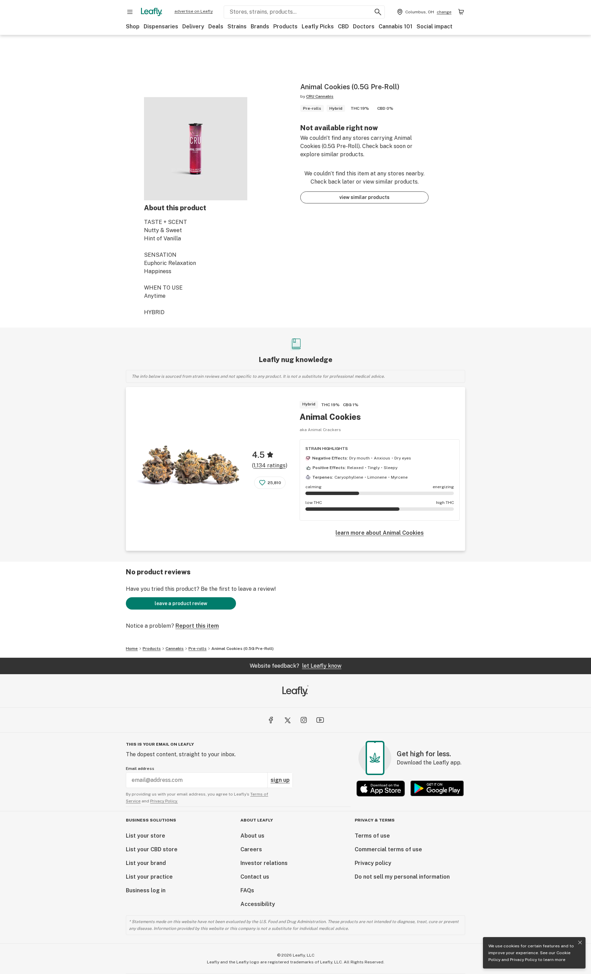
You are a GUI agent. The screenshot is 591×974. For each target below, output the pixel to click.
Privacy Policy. (164, 801)
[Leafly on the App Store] (380, 788)
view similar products (364, 197)
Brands (260, 26)
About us (252, 835)
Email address (140, 768)
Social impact (434, 26)
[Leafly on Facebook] (271, 720)
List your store (145, 835)
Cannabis (175, 648)
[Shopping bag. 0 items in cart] (461, 12)
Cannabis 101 (395, 26)
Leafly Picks (318, 26)
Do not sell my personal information (402, 876)
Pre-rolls (197, 648)
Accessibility (257, 904)
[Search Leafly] (378, 11)
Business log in (146, 890)
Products (285, 26)
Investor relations (264, 863)
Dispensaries (161, 26)
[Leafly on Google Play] (437, 788)
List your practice (149, 876)
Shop (133, 26)
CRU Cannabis (319, 96)
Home (132, 648)
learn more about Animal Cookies (380, 533)
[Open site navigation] (130, 12)
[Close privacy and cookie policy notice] (580, 942)
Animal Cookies (330, 417)
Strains (237, 26)
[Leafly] (151, 12)
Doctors (364, 26)
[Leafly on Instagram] (304, 720)
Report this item (197, 626)
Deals (215, 26)
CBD (343, 26)
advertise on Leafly (193, 11)
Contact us (254, 876)
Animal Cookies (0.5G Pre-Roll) (242, 648)
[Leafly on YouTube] (320, 720)
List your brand (146, 863)
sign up (280, 780)
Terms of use (372, 835)
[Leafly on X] (287, 720)
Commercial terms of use (388, 849)
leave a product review (181, 603)
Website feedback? (295, 666)
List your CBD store (152, 849)
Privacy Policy (523, 959)
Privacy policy (373, 863)
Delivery (193, 26)
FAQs (247, 890)
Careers (251, 849)
